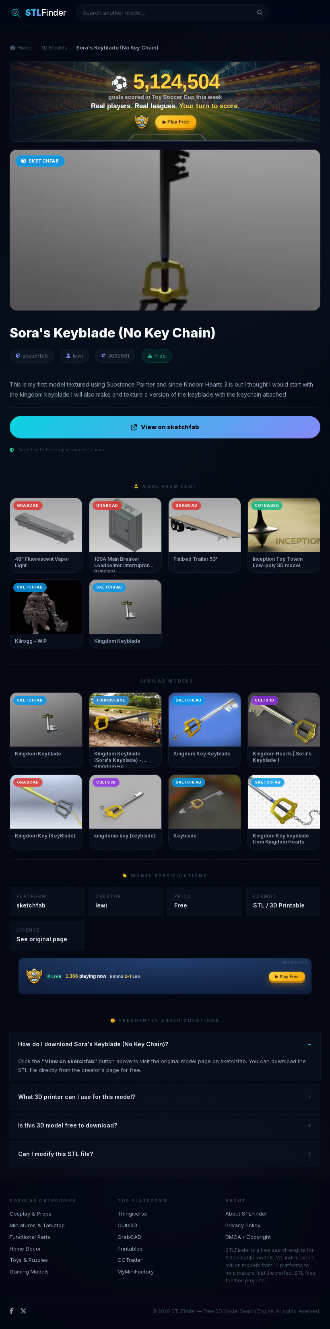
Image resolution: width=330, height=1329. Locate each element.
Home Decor (25, 1248)
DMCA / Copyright (248, 1237)
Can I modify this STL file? (55, 1153)
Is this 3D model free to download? (67, 1125)
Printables (130, 1248)
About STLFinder (246, 1213)
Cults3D (127, 1225)
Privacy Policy (242, 1225)
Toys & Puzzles (29, 1260)
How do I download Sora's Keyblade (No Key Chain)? (93, 1044)
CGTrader (130, 1260)
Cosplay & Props (31, 1213)
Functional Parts (30, 1237)
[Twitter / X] (23, 1311)
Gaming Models (29, 1271)
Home (24, 47)
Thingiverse (132, 1213)
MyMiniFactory (136, 1271)
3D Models (54, 47)
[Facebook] (12, 1311)
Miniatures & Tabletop (37, 1225)
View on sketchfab (170, 427)
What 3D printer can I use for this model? (76, 1096)
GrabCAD (129, 1237)
